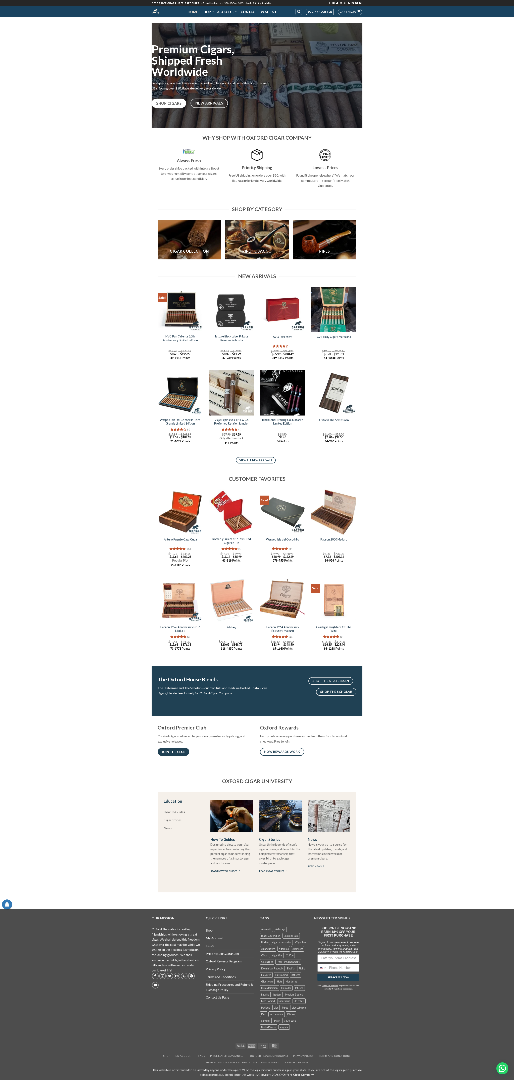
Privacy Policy (215, 969)
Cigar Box (300, 942)
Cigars (265, 955)
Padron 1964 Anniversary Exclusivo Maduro (282, 629)
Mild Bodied (268, 1001)
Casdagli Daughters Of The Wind (333, 629)
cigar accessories (282, 942)
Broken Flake (291, 935)
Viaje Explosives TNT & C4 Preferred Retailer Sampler (231, 421)
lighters (277, 994)
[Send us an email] (345, 3)
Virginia (284, 1027)
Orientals (299, 1001)
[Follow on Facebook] (329, 3)
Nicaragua (284, 1001)
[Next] (356, 241)
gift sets (295, 974)
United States (268, 1027)
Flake (302, 968)
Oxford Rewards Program (224, 961)
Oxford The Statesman (334, 420)
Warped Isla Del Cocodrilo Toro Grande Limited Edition (180, 421)
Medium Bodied (294, 994)
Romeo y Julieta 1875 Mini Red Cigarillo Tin (231, 541)
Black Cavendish (270, 935)
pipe (276, 1007)
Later (264, 23)
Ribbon (291, 1014)
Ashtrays (280, 929)
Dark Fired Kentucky (288, 961)
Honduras (291, 981)
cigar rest (297, 948)
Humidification (269, 988)
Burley (265, 942)
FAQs (210, 946)
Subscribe (286, 23)
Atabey (231, 627)
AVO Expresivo (282, 336)
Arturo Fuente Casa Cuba (180, 539)
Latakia (265, 994)
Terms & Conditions (330, 986)
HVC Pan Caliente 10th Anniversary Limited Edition (180, 338)
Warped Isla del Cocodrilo (282, 539)
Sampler (265, 1020)
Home (193, 12)
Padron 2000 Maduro (334, 539)
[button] (350, 12)
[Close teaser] (25, 1075)
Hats (279, 981)
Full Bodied (281, 974)
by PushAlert (226, 26)
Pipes (285, 1007)
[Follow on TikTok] (337, 3)
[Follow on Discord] (360, 3)
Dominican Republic (272, 968)
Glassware (267, 981)
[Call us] (349, 3)
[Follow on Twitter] (169, 976)
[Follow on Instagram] (333, 3)
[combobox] (322, 967)
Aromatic (266, 929)
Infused (299, 988)
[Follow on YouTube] (356, 3)
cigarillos (284, 948)
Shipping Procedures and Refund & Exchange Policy (229, 987)
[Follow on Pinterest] (353, 3)
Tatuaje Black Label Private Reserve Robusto (231, 338)
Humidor (286, 988)
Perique (265, 1007)
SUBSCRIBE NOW (338, 977)
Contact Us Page (217, 997)
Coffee (290, 955)
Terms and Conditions (221, 977)
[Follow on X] (341, 3)
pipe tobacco (299, 1007)
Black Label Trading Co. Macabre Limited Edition (282, 421)
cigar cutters (268, 948)
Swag (277, 1020)
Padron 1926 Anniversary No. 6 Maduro (180, 629)
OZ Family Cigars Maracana (334, 336)
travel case (290, 1020)
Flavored (266, 974)
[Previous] (158, 241)
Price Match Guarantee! (222, 953)
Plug (263, 1014)
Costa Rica (267, 961)
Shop (206, 12)
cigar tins (277, 955)
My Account (214, 938)
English (291, 968)
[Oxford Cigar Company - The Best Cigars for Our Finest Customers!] (167, 11)
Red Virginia (277, 1014)
